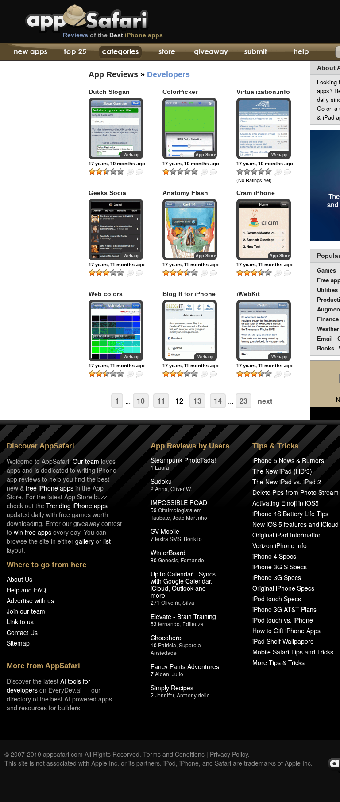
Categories (120, 52)
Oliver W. (181, 488)
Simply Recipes (172, 687)
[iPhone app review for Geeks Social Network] (116, 229)
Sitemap (18, 642)
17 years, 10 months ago (117, 163)
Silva (188, 602)
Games (326, 270)
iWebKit (248, 293)
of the (113, 35)
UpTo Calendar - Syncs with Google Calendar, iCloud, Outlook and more (183, 584)
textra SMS (168, 538)
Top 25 (75, 52)
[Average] (106, 171)
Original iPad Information (287, 534)
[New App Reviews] (29, 52)
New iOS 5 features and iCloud (295, 524)
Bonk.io (193, 538)
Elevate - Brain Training (183, 616)
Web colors (106, 293)
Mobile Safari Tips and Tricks (292, 651)
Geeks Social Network (108, 196)
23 (243, 401)
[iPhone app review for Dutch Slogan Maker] (116, 128)
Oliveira (170, 602)
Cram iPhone (255, 192)
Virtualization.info (263, 91)
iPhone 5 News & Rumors (288, 460)
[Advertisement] (35, 224)
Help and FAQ (26, 589)
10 (141, 401)
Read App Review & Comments (139, 172)
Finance (328, 319)
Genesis (168, 560)
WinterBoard (168, 552)
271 (155, 602)
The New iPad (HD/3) (282, 471)
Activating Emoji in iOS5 (285, 502)
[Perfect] (120, 171)
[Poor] (99, 171)
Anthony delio (193, 695)
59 (154, 510)
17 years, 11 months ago (117, 264)
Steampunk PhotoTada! (183, 460)
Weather (328, 328)
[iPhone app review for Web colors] (116, 330)
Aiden (162, 673)
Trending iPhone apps (77, 505)
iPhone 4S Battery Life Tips (290, 513)
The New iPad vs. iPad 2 (286, 481)
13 (197, 401)
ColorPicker (179, 91)
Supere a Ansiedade (176, 648)
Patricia (167, 645)
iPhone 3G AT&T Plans (284, 609)
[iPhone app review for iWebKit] (263, 330)
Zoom (130, 172)
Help (300, 52)
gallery (84, 541)
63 (154, 623)
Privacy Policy (229, 754)
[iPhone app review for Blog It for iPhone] (189, 330)
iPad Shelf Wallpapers (282, 641)
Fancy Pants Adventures (185, 666)
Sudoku (161, 481)
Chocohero (166, 637)
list (107, 541)
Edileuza (193, 623)
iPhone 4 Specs (274, 556)
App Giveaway (210, 52)
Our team (86, 461)
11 (161, 401)
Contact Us (22, 632)
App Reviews (113, 74)
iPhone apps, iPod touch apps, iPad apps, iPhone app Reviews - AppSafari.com (105, 17)
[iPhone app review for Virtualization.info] (263, 128)
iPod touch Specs (276, 598)
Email (325, 338)
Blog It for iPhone (189, 293)
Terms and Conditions (174, 754)
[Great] (113, 171)
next (265, 401)
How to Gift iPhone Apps (286, 630)
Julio (177, 673)
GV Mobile (165, 531)
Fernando (192, 560)
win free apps (32, 532)
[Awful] (92, 171)
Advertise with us (30, 600)
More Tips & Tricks (278, 662)
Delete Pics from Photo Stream (295, 492)
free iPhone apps (49, 487)
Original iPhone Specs (283, 588)
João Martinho (190, 517)
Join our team (26, 611)
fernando (169, 623)
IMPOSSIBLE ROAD (179, 502)
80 (154, 560)
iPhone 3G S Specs (279, 566)
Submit (255, 52)
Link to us (20, 621)
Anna (161, 488)
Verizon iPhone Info (279, 545)
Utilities (327, 289)
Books (325, 348)
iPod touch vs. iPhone (282, 619)
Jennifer (164, 695)
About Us (19, 579)
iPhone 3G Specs (276, 577)
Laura (162, 467)
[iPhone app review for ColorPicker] (189, 128)
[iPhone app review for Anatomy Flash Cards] (189, 229)
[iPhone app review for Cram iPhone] (263, 229)
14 (218, 401)
